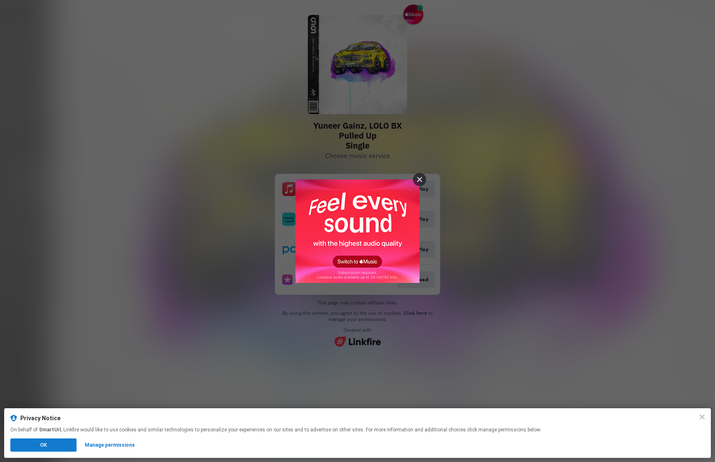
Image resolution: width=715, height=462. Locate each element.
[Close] (702, 417)
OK (43, 445)
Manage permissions (110, 445)
